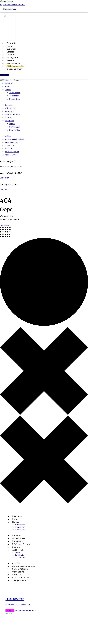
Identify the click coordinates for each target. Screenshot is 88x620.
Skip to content (6, 4)
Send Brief (4, 178)
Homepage (4, 225)
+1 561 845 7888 (15, 599)
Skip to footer (19, 4)
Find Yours (4, 189)
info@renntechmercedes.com (11, 166)
